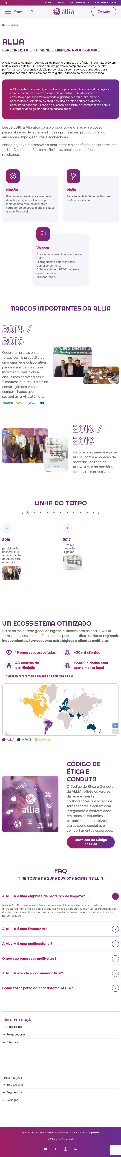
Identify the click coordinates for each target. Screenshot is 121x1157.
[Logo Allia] (63, 11)
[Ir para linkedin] (76, 1149)
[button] (22, 513)
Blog (61, 2)
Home (48, 2)
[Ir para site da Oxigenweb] (93, 1132)
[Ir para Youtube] (45, 1149)
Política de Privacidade (61, 1139)
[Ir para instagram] (66, 1149)
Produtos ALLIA (79, 2)
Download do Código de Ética (91, 842)
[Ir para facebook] (56, 1149)
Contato (104, 12)
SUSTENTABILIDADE (105, 2)
